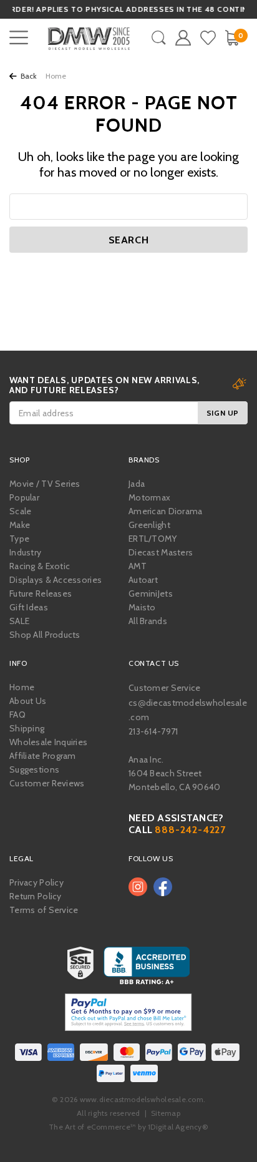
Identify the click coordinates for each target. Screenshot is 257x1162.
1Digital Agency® (178, 1126)
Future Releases (40, 593)
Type (19, 538)
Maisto (142, 607)
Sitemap (165, 1113)
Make (19, 524)
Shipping (26, 728)
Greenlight (149, 524)
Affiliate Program (42, 755)
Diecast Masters (160, 552)
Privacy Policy (36, 882)
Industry (25, 552)
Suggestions (34, 769)
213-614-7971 (153, 731)
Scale (20, 511)
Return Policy (35, 896)
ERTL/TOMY (152, 538)
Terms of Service (43, 909)
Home (21, 687)
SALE (19, 621)
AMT (137, 566)
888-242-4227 (190, 830)
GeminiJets (150, 593)
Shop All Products (44, 634)
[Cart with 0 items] (231, 38)
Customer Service (164, 687)
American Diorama (165, 511)
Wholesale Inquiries (48, 742)
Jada (136, 483)
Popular (24, 497)
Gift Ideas (28, 607)
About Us (27, 700)
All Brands (147, 621)
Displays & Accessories (55, 579)
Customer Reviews (46, 783)
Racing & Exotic (39, 566)
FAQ (17, 714)
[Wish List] (208, 38)
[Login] (183, 38)
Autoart (143, 579)
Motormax (149, 497)
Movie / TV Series (44, 483)
